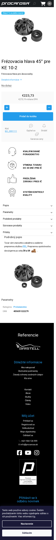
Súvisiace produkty (12, 225)
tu (34, 516)
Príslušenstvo (20, 307)
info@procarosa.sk (29, 444)
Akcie (28, 393)
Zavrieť (6, 123)
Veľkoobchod (28, 428)
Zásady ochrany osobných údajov (28, 374)
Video (28, 404)
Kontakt (28, 389)
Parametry (8, 212)
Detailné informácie (10, 80)
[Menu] (49, 3)
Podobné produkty (12, 218)
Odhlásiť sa (28, 435)
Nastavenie (27, 523)
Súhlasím (27, 533)
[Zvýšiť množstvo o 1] (6, 107)
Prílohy (6, 232)
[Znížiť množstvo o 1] (49, 107)
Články (28, 400)
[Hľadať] (34, 3)
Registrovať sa (28, 424)
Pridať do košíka (28, 116)
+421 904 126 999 (29, 441)
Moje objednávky (28, 432)
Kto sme (28, 378)
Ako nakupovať (28, 367)
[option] (28, 346)
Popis (6, 205)
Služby (28, 397)
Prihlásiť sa (28, 421)
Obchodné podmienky (28, 371)
